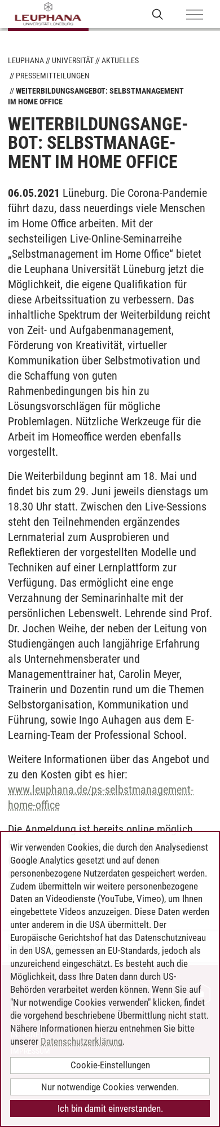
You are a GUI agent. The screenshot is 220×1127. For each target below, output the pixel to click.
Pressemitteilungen (53, 75)
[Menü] (194, 15)
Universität (73, 60)
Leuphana (26, 60)
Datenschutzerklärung (81, 1041)
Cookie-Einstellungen (110, 1065)
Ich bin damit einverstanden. (110, 1108)
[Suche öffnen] (158, 14)
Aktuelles (120, 60)
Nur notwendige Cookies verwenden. (110, 1087)
